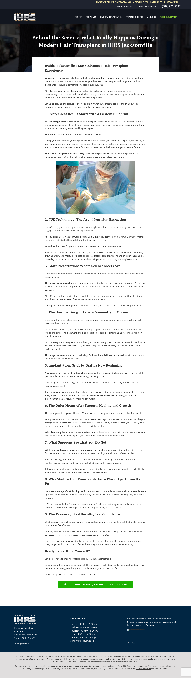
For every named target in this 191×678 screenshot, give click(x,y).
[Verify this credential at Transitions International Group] (137, 634)
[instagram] (133, 643)
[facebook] (128, 643)
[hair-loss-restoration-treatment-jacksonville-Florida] (25, 13)
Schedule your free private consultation (64, 564)
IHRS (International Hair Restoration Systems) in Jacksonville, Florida (80, 90)
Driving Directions (22, 643)
